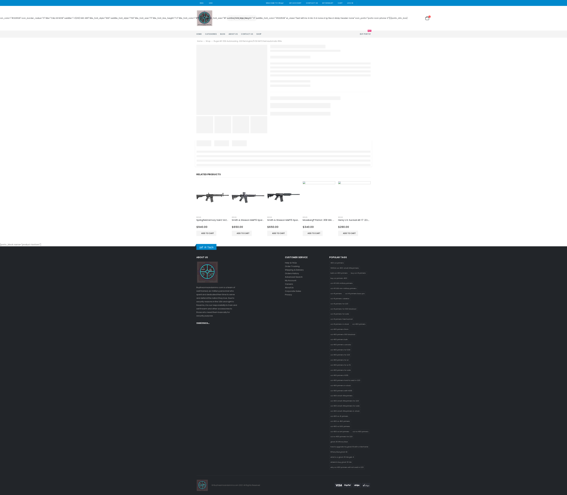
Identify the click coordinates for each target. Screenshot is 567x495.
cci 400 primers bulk (339, 339)
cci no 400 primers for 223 (341, 436)
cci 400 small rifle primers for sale (344, 406)
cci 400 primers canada (340, 344)
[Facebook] (360, 3)
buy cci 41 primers (358, 273)
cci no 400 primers (360, 431)
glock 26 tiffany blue (339, 442)
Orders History (292, 273)
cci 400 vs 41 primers (339, 416)
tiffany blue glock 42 (338, 452)
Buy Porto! (365, 33)
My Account (295, 3)
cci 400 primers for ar (339, 360)
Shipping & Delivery (294, 269)
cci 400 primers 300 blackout (342, 334)
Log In (350, 3)
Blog (222, 34)
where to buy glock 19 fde (341, 462)
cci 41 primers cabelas (339, 298)
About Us (233, 34)
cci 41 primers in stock (339, 324)
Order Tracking (292, 266)
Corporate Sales (293, 291)
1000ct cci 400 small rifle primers (344, 268)
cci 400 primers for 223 (340, 355)
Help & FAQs (291, 262)
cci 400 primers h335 (339, 375)
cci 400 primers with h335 (341, 390)
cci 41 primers (336, 293)
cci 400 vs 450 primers (340, 421)
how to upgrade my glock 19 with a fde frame (349, 447)
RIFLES (198, 217)
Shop (258, 34)
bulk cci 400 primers (339, 273)
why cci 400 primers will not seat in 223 (347, 467)
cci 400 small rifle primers (341, 395)
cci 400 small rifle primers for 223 (344, 401)
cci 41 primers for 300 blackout (343, 309)
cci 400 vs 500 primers (340, 426)
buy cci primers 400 (338, 278)
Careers (289, 284)
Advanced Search (294, 277)
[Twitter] (364, 3)
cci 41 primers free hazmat (341, 319)
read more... (203, 322)
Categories (211, 34)
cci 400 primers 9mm (339, 329)
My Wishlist (327, 3)
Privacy (288, 294)
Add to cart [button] (207, 233)
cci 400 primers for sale (340, 370)
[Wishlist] (419, 18)
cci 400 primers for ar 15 (340, 365)
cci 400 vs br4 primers (339, 431)
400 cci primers (337, 263)
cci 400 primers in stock (340, 385)
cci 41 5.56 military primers (341, 283)
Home (199, 34)
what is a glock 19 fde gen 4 (342, 457)
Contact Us (312, 3)
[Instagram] (369, 3)
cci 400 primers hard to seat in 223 (345, 380)
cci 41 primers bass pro (355, 293)
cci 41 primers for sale (339, 314)
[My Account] (411, 18)
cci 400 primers (359, 324)
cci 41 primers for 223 (339, 304)
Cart (340, 3)
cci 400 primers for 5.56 (340, 350)
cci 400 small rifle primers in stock (345, 411)
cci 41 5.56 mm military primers (343, 288)
